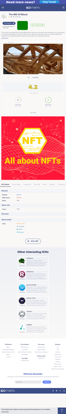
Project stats (57, 354)
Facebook (21, 226)
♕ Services (25, 349)
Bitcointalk (21, 223)
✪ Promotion (24, 347)
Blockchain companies (41, 352)
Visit (19, 195)
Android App (41, 347)
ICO (58, 347)
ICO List (34, 241)
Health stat (41, 358)
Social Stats (16, 184)
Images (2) (27, 184)
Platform (35, 77)
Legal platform (41, 349)
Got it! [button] (62, 410)
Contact (8, 357)
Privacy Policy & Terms (8, 352)
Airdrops (57, 352)
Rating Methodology (8, 349)
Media (8, 354)
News (45, 184)
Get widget (33, 112)
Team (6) (37, 184)
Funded (58, 361)
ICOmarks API (25, 360)
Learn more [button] (5, 411)
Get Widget (25, 354)
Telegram (21, 232)
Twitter (20, 229)
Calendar (57, 359)
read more (4, 38)
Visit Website (8, 23)
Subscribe (47, 382)
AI (28, 77)
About (8, 347)
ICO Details (5, 184)
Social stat (58, 357)
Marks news (57, 364)
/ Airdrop (28, 352)
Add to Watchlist (37, 25)
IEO (58, 349)
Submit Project (22, 352)
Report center (58, 366)
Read (19, 197)
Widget (52, 184)
